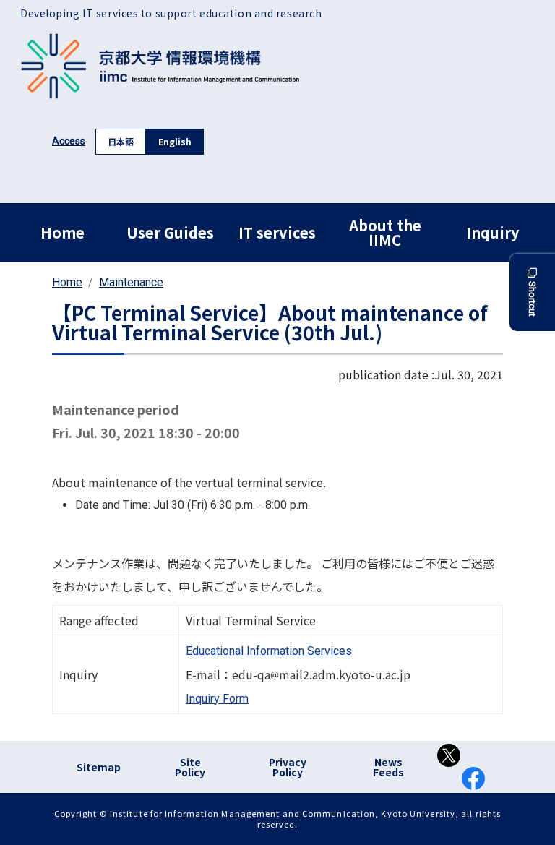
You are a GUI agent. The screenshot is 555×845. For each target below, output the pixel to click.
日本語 (121, 141)
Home (62, 232)
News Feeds (388, 767)
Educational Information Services (269, 651)
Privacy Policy (287, 767)
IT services (277, 232)
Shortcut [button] (532, 299)
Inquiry (492, 232)
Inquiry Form (217, 698)
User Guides (170, 232)
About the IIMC (385, 232)
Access (68, 141)
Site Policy (190, 767)
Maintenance (131, 282)
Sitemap (99, 767)
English (175, 141)
